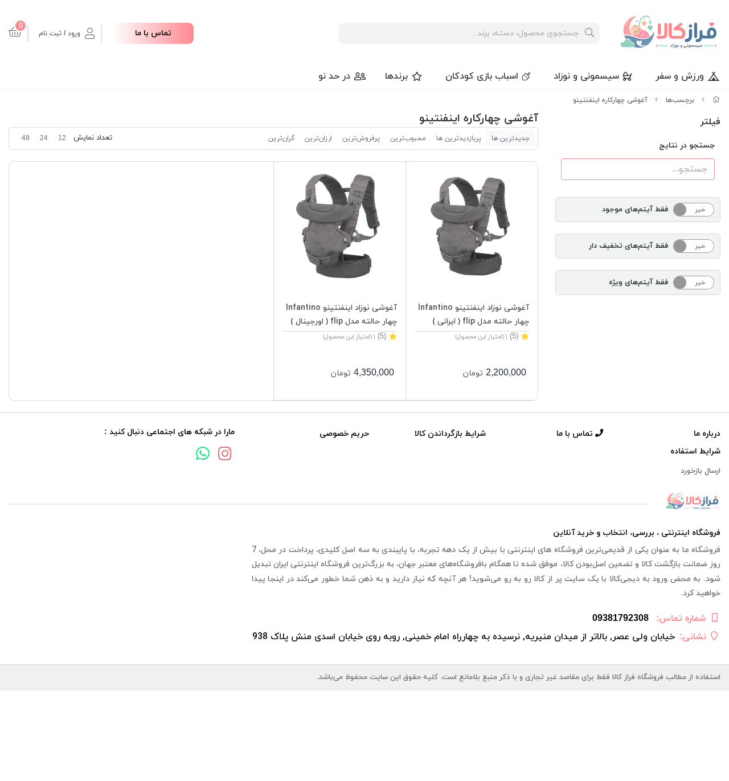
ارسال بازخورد (700, 471)
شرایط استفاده (695, 451)
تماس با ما (153, 33)
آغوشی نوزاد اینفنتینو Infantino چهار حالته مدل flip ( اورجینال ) (341, 314)
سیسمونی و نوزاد (586, 76)
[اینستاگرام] (225, 455)
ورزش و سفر (680, 76)
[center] (589, 33)
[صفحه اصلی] (716, 100)
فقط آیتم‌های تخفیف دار (628, 246)
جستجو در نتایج (687, 145)
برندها (396, 76)
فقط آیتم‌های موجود (635, 210)
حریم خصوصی (344, 433)
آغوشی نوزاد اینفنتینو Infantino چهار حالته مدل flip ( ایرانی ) (473, 314)
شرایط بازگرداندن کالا (450, 433)
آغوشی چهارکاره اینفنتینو (610, 100)
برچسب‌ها (680, 100)
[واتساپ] (202, 455)
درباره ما (707, 433)
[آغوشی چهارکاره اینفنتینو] (364, 501)
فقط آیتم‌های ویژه (638, 282)
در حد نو (334, 76)
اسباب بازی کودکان (481, 76)
